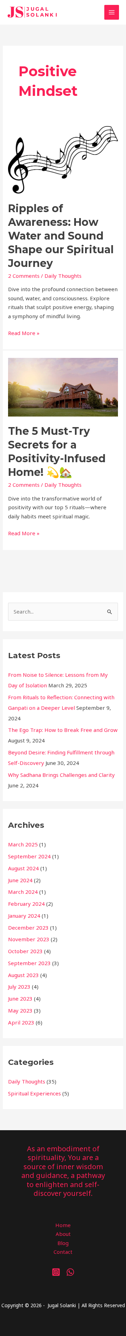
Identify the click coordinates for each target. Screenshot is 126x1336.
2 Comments (24, 275)
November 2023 (28, 939)
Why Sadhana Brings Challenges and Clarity (61, 774)
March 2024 (23, 891)
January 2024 (24, 915)
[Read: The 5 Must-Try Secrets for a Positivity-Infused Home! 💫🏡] (63, 386)
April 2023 (21, 1022)
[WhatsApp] (70, 1272)
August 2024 (23, 868)
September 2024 (29, 856)
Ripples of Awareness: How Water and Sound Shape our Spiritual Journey (61, 236)
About (63, 1233)
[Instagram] (56, 1272)
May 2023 (20, 1010)
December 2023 (28, 927)
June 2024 (20, 880)
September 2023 (29, 963)
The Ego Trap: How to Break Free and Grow (63, 729)
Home (63, 1225)
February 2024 (26, 903)
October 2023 (25, 951)
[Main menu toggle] (111, 12)
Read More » (24, 333)
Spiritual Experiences (34, 1093)
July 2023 (19, 986)
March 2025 (23, 844)
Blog (63, 1242)
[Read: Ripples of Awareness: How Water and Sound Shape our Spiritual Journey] (63, 159)
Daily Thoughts (63, 275)
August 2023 (23, 974)
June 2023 (20, 998)
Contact (63, 1251)
